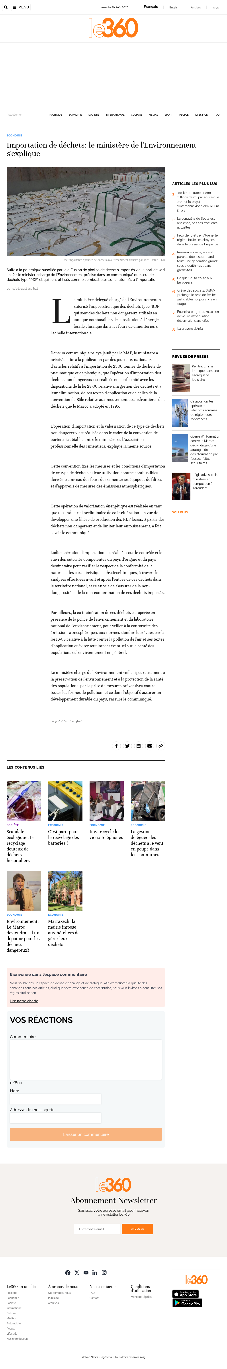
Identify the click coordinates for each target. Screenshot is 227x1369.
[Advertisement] (113, 76)
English (174, 7)
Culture (136, 114)
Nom (14, 1091)
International (115, 114)
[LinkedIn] (95, 1272)
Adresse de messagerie (32, 1109)
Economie (75, 114)
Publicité (53, 1298)
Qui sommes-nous (59, 1292)
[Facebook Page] (67, 1272)
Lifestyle (201, 114)
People (184, 114)
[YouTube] (86, 1272)
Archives (53, 1303)
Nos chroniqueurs (17, 1338)
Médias (153, 114)
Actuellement (15, 114)
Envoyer (137, 1229)
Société (93, 114)
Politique (55, 114)
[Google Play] (187, 1302)
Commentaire (23, 1036)
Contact (94, 1298)
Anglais (196, 7)
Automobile (14, 1323)
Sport (169, 114)
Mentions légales (141, 1296)
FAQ (92, 1292)
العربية (216, 7)
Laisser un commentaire (86, 1134)
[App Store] (185, 1294)
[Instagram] (104, 1272)
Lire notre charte (24, 1001)
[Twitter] (77, 1272)
